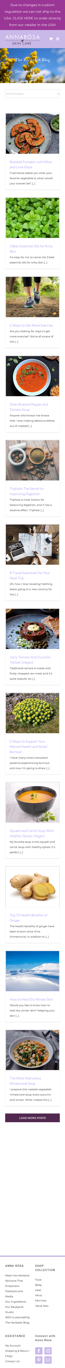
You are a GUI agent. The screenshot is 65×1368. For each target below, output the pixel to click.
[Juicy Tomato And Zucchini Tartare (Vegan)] (32, 629)
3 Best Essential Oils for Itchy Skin (26, 218)
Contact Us (12, 1361)
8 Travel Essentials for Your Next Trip (26, 544)
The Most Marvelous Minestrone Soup (26, 1050)
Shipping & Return (17, 1350)
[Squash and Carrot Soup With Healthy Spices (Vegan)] (32, 803)
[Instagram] (48, 1351)
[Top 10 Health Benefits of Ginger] (32, 887)
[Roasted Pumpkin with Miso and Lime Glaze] (32, 134)
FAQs (8, 1356)
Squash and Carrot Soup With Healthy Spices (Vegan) (26, 802)
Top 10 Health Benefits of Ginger (26, 887)
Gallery (39, 133)
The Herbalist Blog (17, 1322)
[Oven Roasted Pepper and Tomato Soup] (32, 376)
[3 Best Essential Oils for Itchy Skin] (32, 218)
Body (38, 1285)
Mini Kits (40, 1300)
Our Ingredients (15, 1301)
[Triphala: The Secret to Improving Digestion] (32, 460)
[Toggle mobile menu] (58, 39)
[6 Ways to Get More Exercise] (32, 297)
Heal (38, 1290)
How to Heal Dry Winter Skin (26, 971)
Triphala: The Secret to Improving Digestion (26, 460)
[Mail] (48, 1360)
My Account (13, 1345)
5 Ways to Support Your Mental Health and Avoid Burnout (26, 713)
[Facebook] (38, 1351)
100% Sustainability (17, 1317)
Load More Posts (32, 1118)
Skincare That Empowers (14, 1283)
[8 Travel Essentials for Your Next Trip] (32, 545)
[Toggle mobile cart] (51, 39)
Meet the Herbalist (17, 1275)
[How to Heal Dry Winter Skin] (32, 971)
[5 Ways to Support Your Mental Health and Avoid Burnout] (32, 713)
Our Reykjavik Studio (14, 1309)
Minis (38, 1295)
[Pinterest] (38, 1360)
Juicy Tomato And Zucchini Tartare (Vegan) (26, 629)
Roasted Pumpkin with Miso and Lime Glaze (26, 133)
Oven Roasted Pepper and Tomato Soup (26, 376)
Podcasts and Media (14, 1293)
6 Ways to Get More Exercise (26, 297)
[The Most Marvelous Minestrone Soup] (32, 1050)
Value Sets (42, 1305)
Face (38, 1279)
